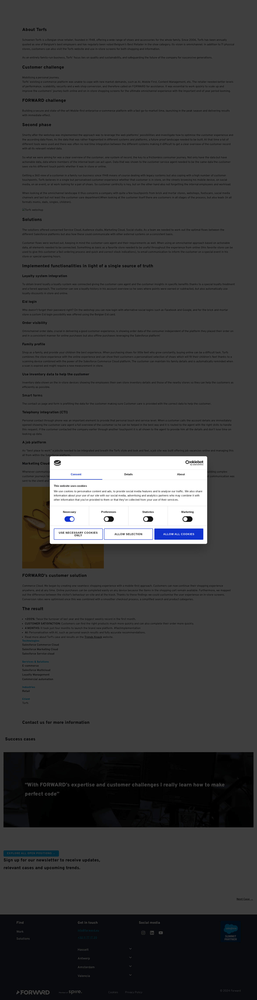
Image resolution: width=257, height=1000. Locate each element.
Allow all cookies (178, 534)
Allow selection (128, 534)
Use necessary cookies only (78, 534)
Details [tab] (128, 474)
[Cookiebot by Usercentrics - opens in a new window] (188, 462)
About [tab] (181, 474)
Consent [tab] (76, 474)
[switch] (109, 519)
